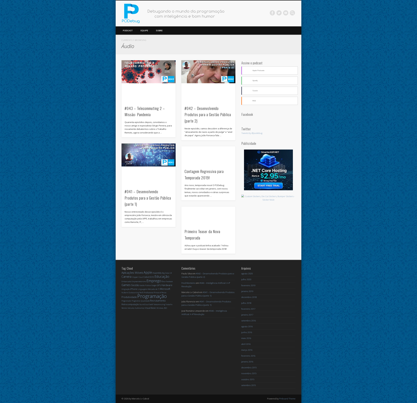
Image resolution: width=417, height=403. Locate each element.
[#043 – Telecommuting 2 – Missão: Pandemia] (149, 71)
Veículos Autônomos (136, 308)
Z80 (165, 308)
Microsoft (165, 288)
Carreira (126, 277)
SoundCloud (144, 304)
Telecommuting (159, 304)
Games (126, 285)
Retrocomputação (130, 304)
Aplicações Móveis (132, 272)
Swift (151, 304)
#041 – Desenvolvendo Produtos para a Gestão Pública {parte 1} (148, 197)
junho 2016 (246, 332)
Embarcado (126, 281)
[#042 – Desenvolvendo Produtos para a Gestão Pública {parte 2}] (208, 71)
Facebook (272, 12)
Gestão (135, 285)
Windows (160, 308)
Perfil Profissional (146, 292)
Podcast (128, 30)
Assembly (157, 272)
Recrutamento (158, 300)
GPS (159, 285)
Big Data (165, 273)
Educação (162, 276)
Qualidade (145, 301)
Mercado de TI (153, 289)
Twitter (279, 12)
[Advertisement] (268, 225)
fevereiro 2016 (248, 355)
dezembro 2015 (249, 367)
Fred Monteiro (188, 282)
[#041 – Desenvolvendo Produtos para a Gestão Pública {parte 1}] (149, 155)
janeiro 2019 (247, 291)
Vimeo (285, 12)
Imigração (126, 289)
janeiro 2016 (247, 361)
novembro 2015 (248, 373)
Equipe (144, 30)
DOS (152, 276)
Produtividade (129, 297)
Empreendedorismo (139, 281)
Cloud (140, 277)
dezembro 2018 (249, 297)
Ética (163, 281)
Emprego (154, 280)
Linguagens (142, 289)
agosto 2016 (247, 326)
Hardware (166, 285)
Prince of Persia (160, 292)
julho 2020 (246, 279)
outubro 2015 (247, 379)
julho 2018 (246, 303)
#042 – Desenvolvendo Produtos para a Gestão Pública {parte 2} (208, 114)
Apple (148, 272)
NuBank (125, 292)
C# (171, 273)
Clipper (135, 277)
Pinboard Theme (287, 398)
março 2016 (246, 349)
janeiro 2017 (247, 314)
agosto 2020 (247, 273)
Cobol (146, 276)
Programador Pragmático (131, 301)
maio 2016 (246, 338)
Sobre (159, 30)
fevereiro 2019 (248, 285)
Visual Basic (150, 307)
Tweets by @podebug (251, 133)
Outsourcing (133, 292)
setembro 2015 (248, 385)
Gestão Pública (145, 285)
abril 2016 (246, 344)
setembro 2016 (248, 320)
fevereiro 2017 (248, 308)
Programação (152, 296)
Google (153, 285)
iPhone (133, 289)
